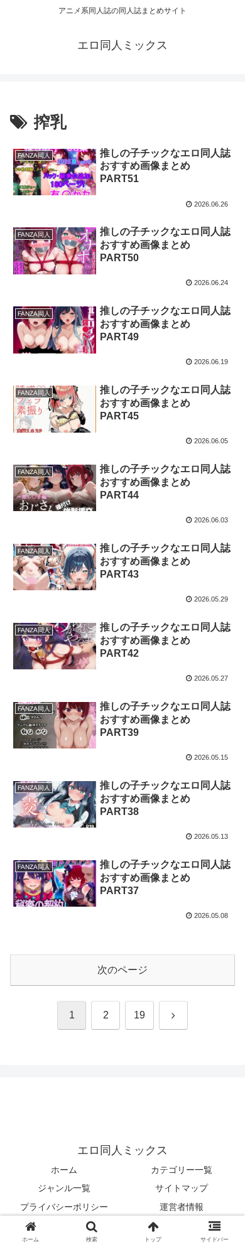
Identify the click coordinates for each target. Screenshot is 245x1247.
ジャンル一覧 (64, 1188)
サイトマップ (181, 1188)
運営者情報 (182, 1207)
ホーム (64, 1170)
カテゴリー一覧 (181, 1170)
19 (139, 1015)
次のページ (122, 969)
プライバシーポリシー (64, 1207)
